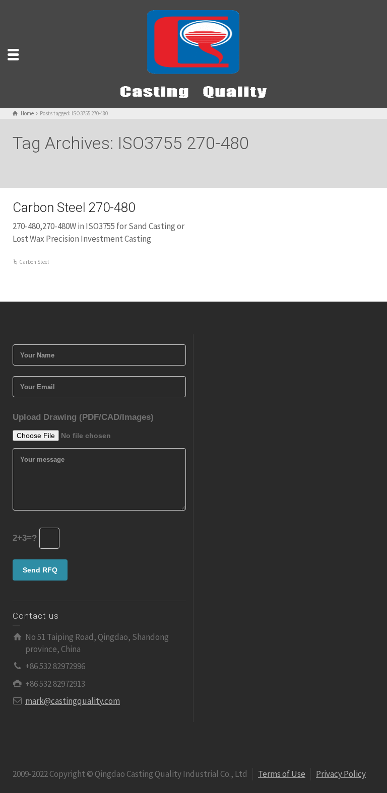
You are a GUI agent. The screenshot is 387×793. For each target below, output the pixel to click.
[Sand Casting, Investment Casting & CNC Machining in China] (193, 53)
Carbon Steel (34, 261)
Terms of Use (281, 773)
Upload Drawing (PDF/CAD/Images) (83, 417)
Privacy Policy (341, 773)
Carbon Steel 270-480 (74, 207)
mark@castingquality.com (72, 700)
